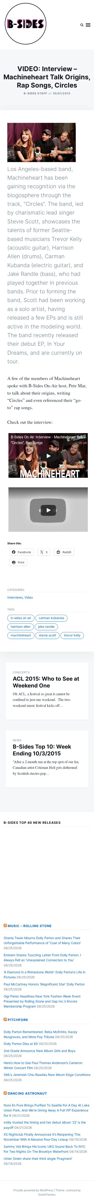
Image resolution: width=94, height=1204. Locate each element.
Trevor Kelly (72, 635)
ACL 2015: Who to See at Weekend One (46, 682)
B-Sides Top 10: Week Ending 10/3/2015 (42, 750)
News (17, 740)
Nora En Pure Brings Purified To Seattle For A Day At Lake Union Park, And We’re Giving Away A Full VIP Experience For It (46, 1110)
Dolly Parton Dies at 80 (21, 1044)
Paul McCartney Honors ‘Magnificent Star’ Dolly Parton (44, 984)
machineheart (21, 635)
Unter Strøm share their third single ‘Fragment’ (38, 1158)
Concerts (21, 672)
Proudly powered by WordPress (33, 1190)
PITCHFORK (18, 1020)
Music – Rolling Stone (30, 926)
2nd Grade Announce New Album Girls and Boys (39, 1051)
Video (28, 597)
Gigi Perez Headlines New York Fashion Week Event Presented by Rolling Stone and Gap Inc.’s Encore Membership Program (42, 1001)
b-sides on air (21, 618)
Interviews (15, 597)
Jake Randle (46, 626)
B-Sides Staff (35, 93)
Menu (88, 25)
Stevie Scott (47, 635)
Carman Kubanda (51, 618)
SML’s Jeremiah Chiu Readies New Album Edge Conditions (47, 1075)
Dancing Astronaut (27, 1093)
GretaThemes (46, 1194)
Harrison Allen (20, 626)
